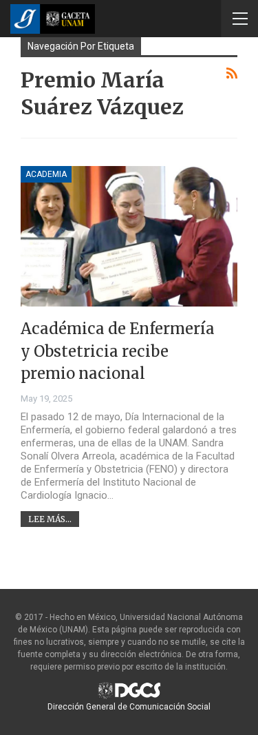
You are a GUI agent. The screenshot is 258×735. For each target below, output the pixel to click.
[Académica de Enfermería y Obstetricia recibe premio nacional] (129, 236)
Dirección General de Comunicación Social (129, 707)
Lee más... (50, 519)
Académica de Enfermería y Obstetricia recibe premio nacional (118, 351)
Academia (46, 174)
